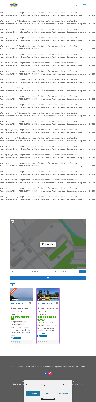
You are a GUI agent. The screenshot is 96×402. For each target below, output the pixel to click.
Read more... (42, 333)
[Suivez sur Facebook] (46, 373)
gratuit (13, 291)
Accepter (33, 394)
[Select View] (13, 284)
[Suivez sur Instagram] (50, 373)
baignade (14, 299)
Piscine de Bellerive (47, 303)
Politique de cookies (48, 399)
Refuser (48, 394)
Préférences (63, 394)
